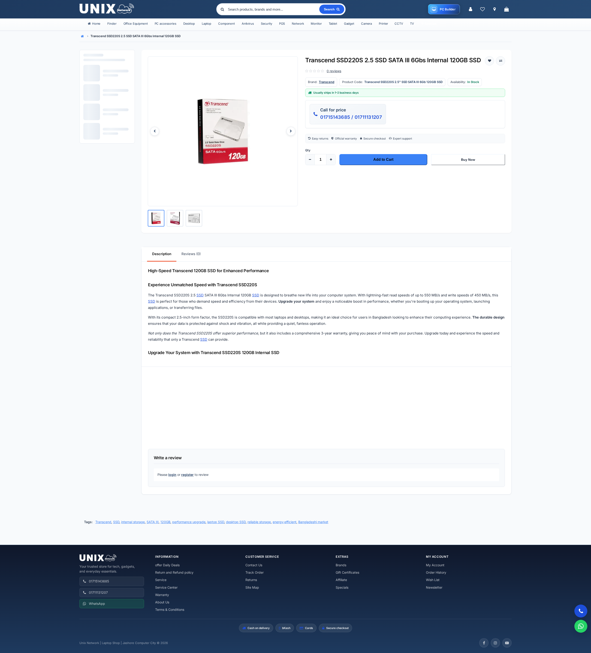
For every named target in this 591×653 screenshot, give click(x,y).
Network (298, 23)
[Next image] (290, 131)
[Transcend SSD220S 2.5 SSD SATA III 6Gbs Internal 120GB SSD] (223, 131)
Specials (342, 587)
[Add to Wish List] (489, 61)
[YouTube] (507, 642)
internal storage (133, 522)
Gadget (349, 23)
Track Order (254, 572)
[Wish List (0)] (482, 9)
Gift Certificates (347, 572)
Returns (251, 580)
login (172, 475)
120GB (165, 522)
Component (226, 23)
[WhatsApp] (580, 626)
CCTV (399, 23)
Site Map (252, 587)
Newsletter (434, 587)
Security (266, 23)
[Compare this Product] (500, 61)
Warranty (162, 595)
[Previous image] (154, 131)
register (187, 475)
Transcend (326, 82)
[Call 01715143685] (580, 611)
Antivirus (248, 23)
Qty (308, 150)
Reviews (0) (191, 254)
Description (161, 254)
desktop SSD (236, 522)
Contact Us (253, 565)
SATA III (153, 522)
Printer (383, 23)
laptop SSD (215, 522)
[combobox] (273, 9)
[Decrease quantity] (310, 159)
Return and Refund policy (174, 572)
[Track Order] (494, 9)
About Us (162, 602)
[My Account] (470, 9)
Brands (341, 565)
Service (160, 580)
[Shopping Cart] (506, 9)
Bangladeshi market (313, 522)
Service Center (166, 587)
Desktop (189, 23)
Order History (436, 572)
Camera (366, 23)
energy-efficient (284, 522)
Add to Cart (383, 159)
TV (412, 23)
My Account (435, 565)
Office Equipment (136, 23)
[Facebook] (483, 642)
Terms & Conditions (169, 609)
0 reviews (334, 71)
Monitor (316, 23)
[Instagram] (495, 642)
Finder (111, 23)
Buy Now (468, 159)
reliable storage (259, 522)
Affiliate (341, 580)
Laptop (206, 23)
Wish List (433, 580)
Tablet (333, 23)
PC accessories (165, 23)
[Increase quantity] (330, 159)
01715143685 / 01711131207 (351, 117)
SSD (200, 295)
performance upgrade (188, 522)
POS (282, 23)
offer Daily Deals (167, 565)
